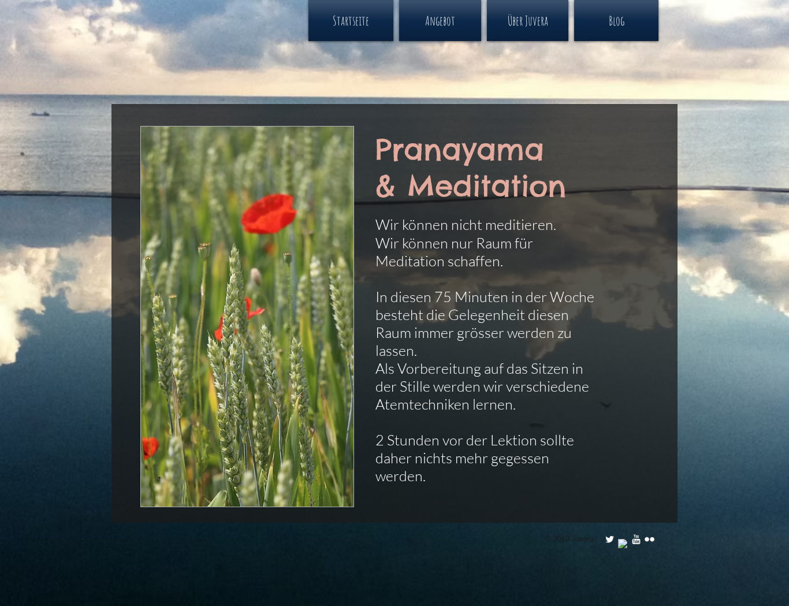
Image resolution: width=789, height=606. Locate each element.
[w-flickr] (649, 539)
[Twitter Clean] (610, 539)
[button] (440, 20)
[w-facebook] (623, 544)
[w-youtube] (636, 539)
